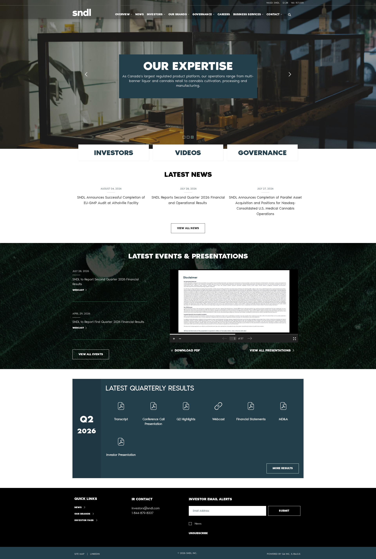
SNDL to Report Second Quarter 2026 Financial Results (105, 281)
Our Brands (82, 513)
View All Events (91, 354)
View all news (188, 228)
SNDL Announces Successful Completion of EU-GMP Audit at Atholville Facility (111, 200)
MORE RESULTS (283, 468)
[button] (146, 508)
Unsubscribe (198, 533)
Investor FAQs (84, 520)
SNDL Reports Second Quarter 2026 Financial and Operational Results (188, 200)
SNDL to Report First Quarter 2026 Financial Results (108, 322)
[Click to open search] (289, 15)
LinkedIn (95, 554)
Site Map (79, 554)
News (78, 507)
